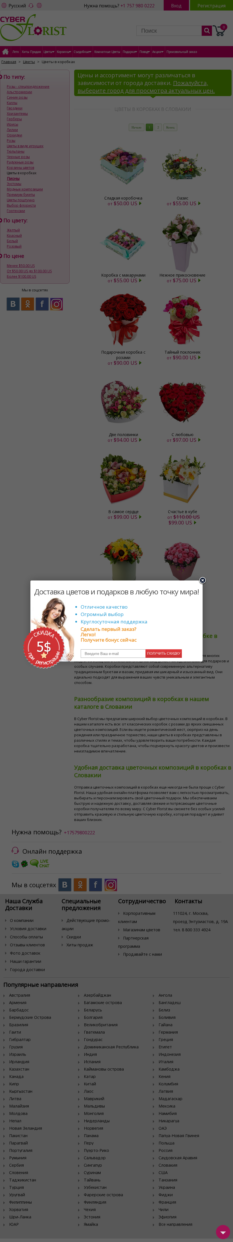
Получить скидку (163, 654)
